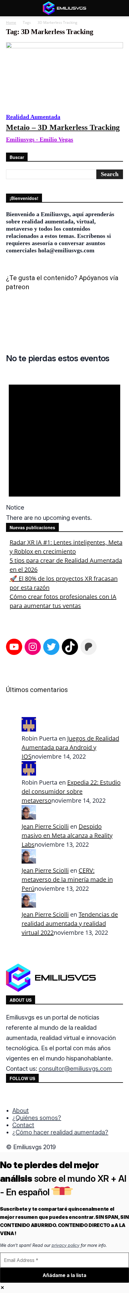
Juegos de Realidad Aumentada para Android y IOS (70, 747)
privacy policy (66, 1245)
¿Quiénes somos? (36, 1117)
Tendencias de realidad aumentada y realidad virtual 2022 (70, 923)
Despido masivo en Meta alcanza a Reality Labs (67, 835)
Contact (23, 1125)
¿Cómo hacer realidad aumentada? (60, 1132)
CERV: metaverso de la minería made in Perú (67, 879)
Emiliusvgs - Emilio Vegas (39, 139)
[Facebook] (11, 1096)
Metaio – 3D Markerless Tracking (63, 127)
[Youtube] (48, 1096)
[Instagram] (23, 1096)
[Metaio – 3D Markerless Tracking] (64, 74)
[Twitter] (36, 1096)
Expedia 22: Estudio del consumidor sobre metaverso (71, 791)
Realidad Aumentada (33, 116)
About (20, 1110)
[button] (10, 8)
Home (11, 22)
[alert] (64, 447)
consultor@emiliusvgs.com (75, 1068)
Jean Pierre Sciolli (45, 826)
